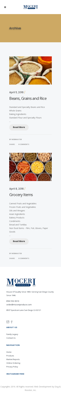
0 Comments (23, 144)
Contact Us (11, 338)
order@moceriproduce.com (19, 304)
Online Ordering (13, 363)
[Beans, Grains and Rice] (30, 58)
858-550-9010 (12, 301)
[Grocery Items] (30, 154)
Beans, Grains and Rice (27, 98)
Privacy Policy (12, 366)
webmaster (17, 139)
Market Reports (13, 359)
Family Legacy (12, 334)
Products (10, 355)
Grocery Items (21, 194)
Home (8, 352)
